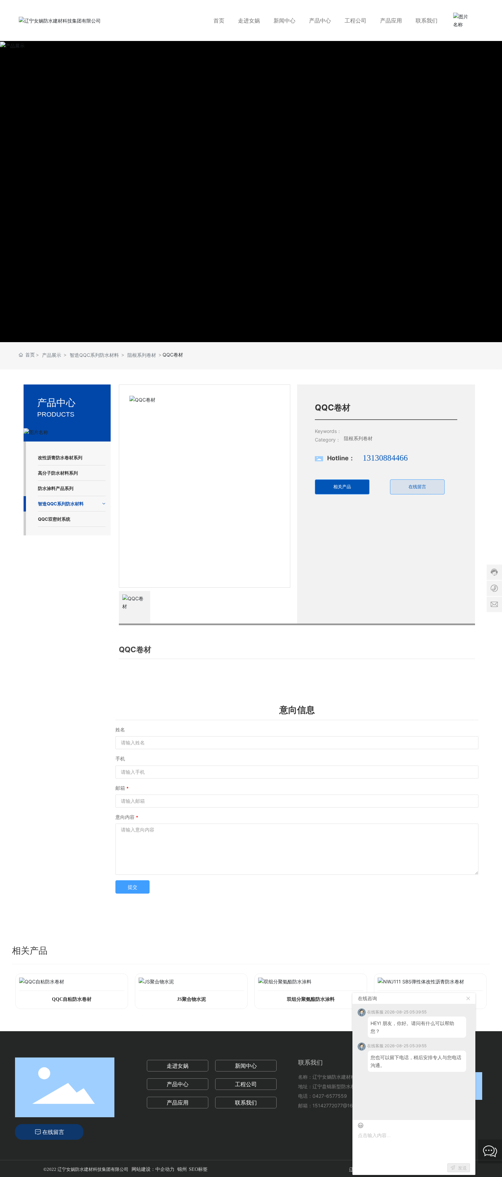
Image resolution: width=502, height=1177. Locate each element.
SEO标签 (198, 1169)
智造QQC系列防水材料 (94, 355)
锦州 (182, 1169)
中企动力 (165, 1169)
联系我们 (246, 1102)
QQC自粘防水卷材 (72, 999)
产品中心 (178, 1084)
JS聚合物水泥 (191, 999)
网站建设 (141, 1169)
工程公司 (246, 1084)
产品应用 (178, 1102)
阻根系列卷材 (141, 355)
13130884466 (385, 457)
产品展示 (51, 355)
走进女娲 (178, 1065)
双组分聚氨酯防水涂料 (311, 999)
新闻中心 (246, 1065)
